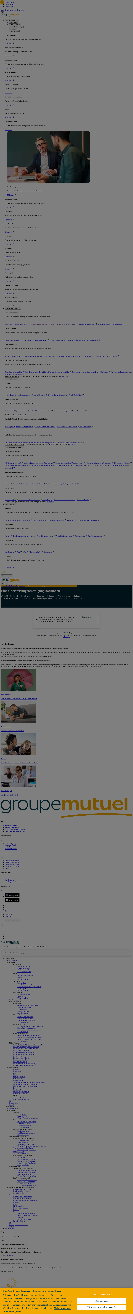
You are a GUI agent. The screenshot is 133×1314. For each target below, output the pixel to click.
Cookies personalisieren (102, 1294)
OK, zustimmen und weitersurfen (102, 1307)
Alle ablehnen (101, 1301)
